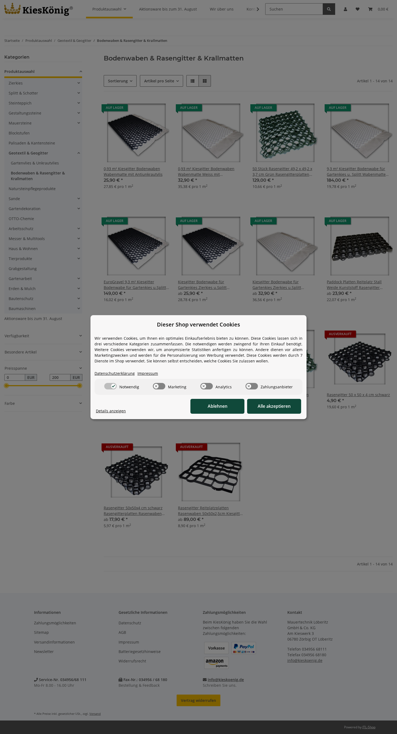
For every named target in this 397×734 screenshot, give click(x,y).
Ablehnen (217, 406)
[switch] (110, 386)
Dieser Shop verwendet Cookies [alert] (198, 324)
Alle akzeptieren (274, 406)
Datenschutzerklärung (115, 373)
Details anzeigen (111, 410)
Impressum (147, 373)
